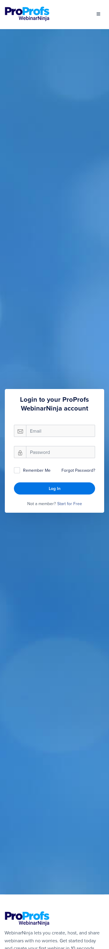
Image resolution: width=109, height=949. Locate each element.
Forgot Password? (78, 470)
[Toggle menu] (98, 14)
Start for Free (69, 504)
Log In (55, 488)
